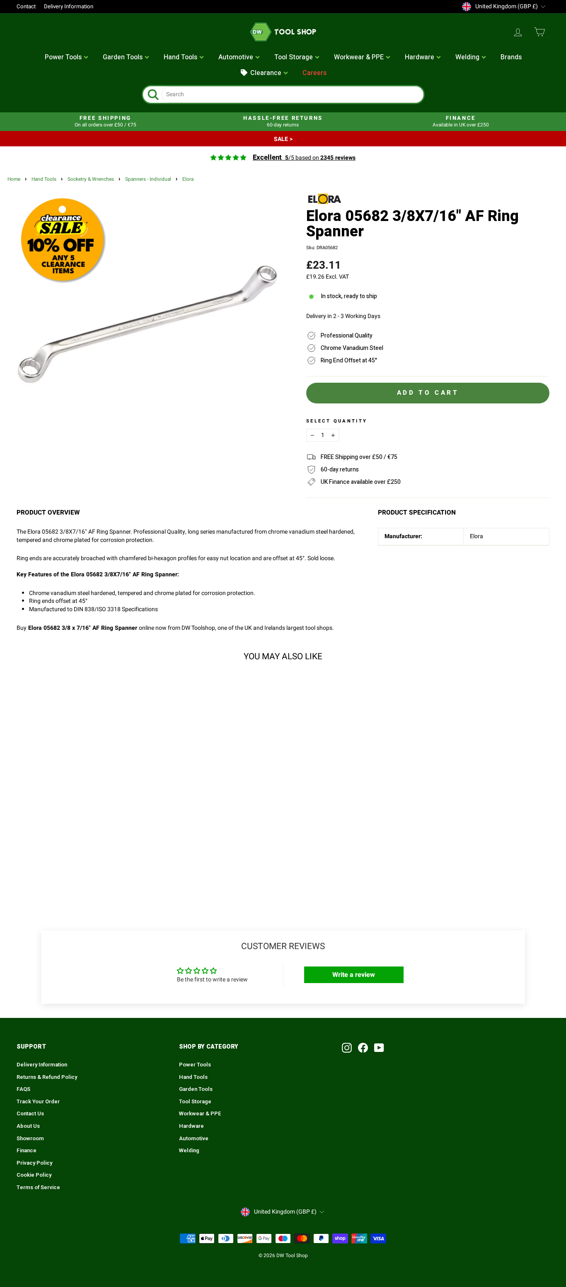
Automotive (193, 1138)
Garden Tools (196, 1089)
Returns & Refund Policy (47, 1077)
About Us (28, 1126)
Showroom (30, 1138)
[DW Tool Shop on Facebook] (363, 1048)
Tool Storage (195, 1102)
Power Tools (195, 1065)
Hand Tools (43, 179)
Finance (26, 1150)
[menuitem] (67, 58)
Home (13, 179)
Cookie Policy (34, 1175)
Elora (188, 179)
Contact (26, 6)
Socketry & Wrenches (91, 179)
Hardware (191, 1126)
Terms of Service (38, 1187)
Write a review (353, 975)
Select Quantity (336, 421)
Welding (189, 1150)
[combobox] (292, 94)
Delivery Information (68, 6)
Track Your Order (38, 1102)
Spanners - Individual (148, 179)
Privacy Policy (34, 1163)
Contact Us (30, 1114)
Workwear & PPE (200, 1114)
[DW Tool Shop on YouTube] (379, 1048)
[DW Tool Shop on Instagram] (347, 1048)
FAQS (23, 1089)
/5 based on (304, 157)
